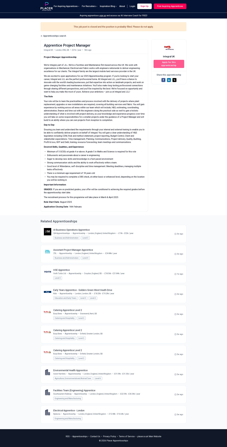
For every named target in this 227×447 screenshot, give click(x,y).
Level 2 (93, 298)
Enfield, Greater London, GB (91, 334)
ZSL (55, 253)
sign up (102, 15)
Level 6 (98, 378)
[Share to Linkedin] (169, 80)
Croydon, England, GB (93, 273)
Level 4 (85, 258)
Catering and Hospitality (64, 318)
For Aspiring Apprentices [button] (66, 6)
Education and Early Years (65, 298)
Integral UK (48, 50)
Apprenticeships (79, 436)
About (122, 6)
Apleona (56, 414)
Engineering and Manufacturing (68, 398)
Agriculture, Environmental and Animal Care (73, 378)
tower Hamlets (59, 374)
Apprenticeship (79, 233)
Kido (55, 293)
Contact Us (95, 436)
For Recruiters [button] (89, 6)
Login (132, 6)
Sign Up (144, 6)
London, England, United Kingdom (102, 233)
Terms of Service (127, 436)
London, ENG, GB (62, 50)
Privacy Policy (109, 436)
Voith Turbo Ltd (59, 273)
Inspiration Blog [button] (107, 6)
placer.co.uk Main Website (149, 436)
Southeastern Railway (62, 394)
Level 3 (85, 238)
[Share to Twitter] (174, 80)
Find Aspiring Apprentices (170, 6)
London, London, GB (83, 293)
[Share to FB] (163, 80)
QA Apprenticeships (61, 233)
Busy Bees (57, 314)
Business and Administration (67, 238)
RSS (68, 436)
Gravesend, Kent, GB (88, 314)
